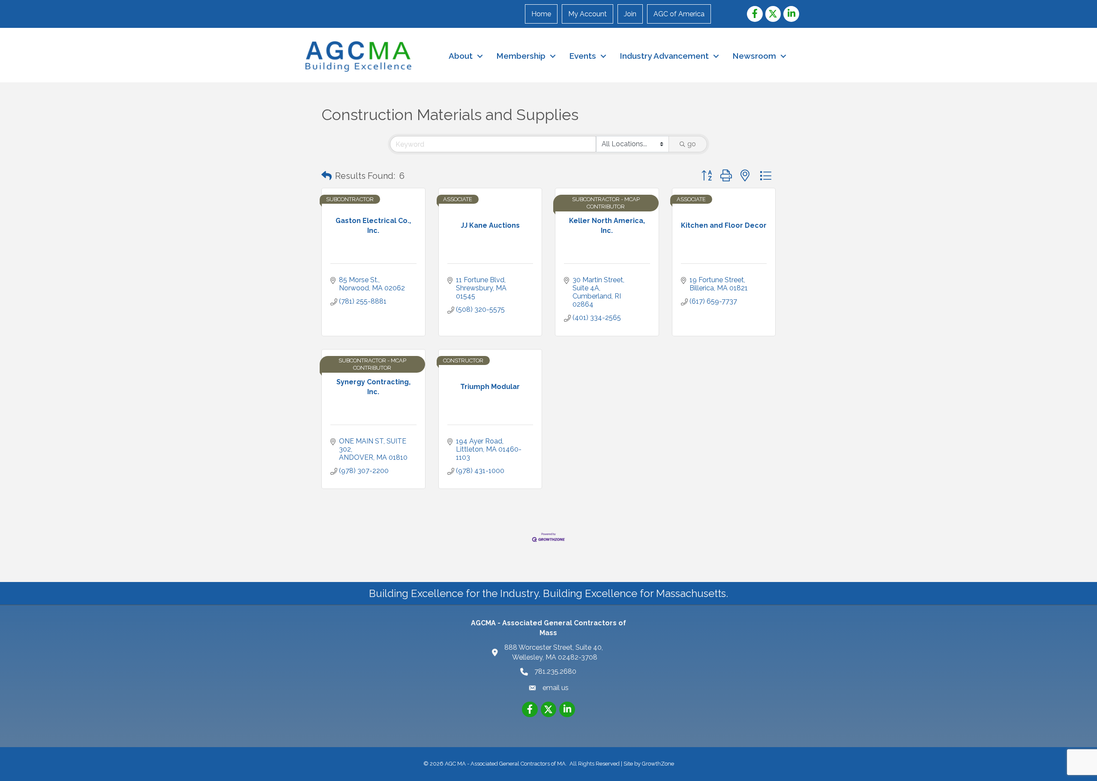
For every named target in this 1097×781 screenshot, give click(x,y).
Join (630, 14)
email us (556, 688)
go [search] (691, 144)
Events (582, 55)
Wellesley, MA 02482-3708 (554, 652)
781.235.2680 (555, 671)
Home (541, 14)
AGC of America (678, 14)
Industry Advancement (664, 55)
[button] (326, 176)
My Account (587, 14)
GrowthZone (658, 763)
